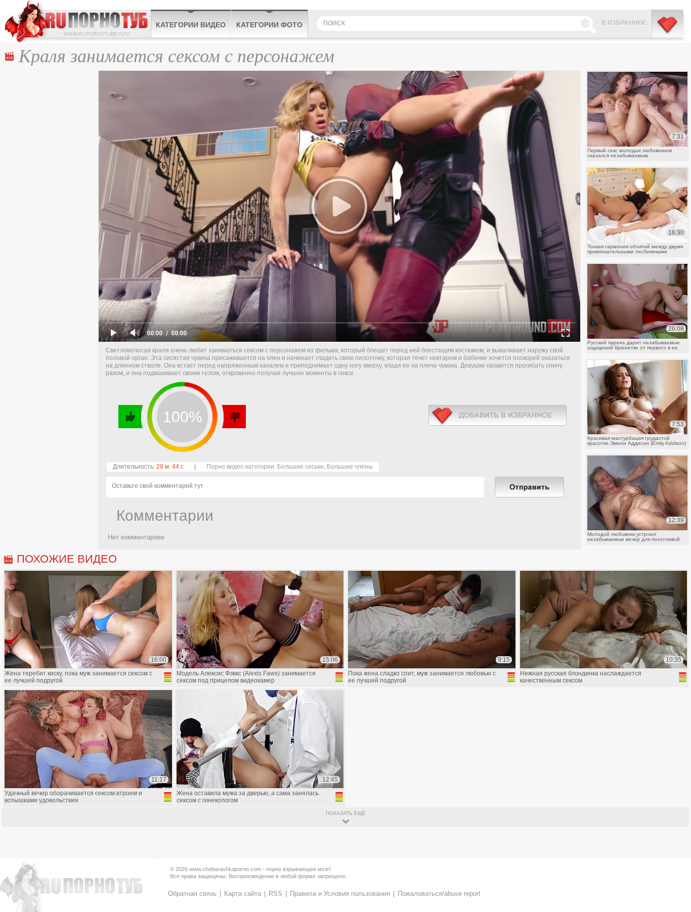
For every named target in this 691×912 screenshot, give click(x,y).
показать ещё (346, 813)
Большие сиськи (300, 466)
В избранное (623, 22)
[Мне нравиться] (130, 416)
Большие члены (350, 466)
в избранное (497, 415)
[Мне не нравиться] (233, 416)
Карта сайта (242, 893)
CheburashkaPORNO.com (77, 21)
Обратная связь (192, 893)
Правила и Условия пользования (340, 893)
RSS (275, 893)
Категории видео (191, 25)
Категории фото (269, 25)
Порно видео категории (240, 466)
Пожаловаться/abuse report (439, 893)
